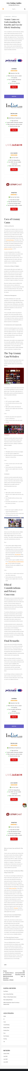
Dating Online (6, 1027)
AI (3, 1019)
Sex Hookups (6, 1036)
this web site (18, 554)
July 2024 (5, 1059)
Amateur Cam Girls (8, 248)
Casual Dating (6, 1024)
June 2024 (5, 1062)
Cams (5, 964)
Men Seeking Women (8, 999)
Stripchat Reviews (10, 240)
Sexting (5, 1038)
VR (4, 1041)
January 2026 (6, 1053)
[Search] (25, 9)
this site (16, 908)
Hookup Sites (6, 1030)
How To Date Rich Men (8, 994)
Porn (4, 1033)
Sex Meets (5, 991)
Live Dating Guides (14, 3)
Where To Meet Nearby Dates (9, 996)
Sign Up (14, 87)
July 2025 (5, 1056)
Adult (4, 1016)
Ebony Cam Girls (12, 888)
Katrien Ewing (8, 16)
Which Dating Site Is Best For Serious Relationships (11, 1003)
